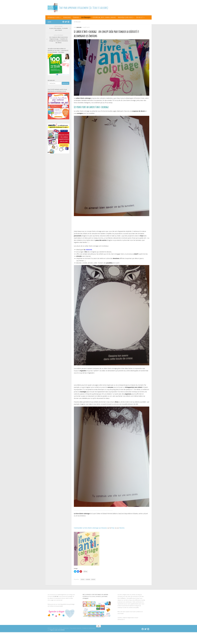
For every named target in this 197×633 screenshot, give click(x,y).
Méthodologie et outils (54, 17)
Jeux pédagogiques (86, 17)
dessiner (93, 579)
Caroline (78, 27)
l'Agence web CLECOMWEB (57, 630)
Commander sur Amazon (90, 528)
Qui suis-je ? (139, 17)
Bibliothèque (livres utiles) (125, 17)
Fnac (113, 528)
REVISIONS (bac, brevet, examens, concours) (104, 17)
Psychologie (76, 17)
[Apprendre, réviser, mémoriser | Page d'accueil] (53, 7)
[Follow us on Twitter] (66, 22)
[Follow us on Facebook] (63, 22)
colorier (82, 579)
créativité (88, 249)
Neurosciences (67, 17)
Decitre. (122, 528)
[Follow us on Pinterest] (68, 22)
